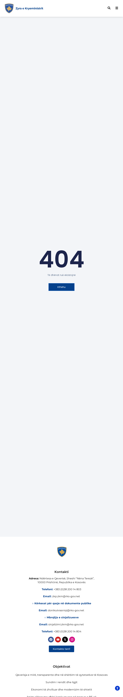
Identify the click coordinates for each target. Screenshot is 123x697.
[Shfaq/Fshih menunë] (116, 8)
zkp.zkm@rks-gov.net (66, 596)
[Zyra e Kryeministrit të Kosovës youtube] (58, 639)
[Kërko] (109, 8)
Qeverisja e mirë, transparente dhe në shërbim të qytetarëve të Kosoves (62, 674)
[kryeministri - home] (61, 551)
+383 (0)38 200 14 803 (67, 589)
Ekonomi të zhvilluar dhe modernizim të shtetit (61, 689)
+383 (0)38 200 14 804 (67, 631)
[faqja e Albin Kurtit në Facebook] (51, 639)
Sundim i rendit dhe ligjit (62, 682)
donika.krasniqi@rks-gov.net (66, 610)
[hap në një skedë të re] (65, 639)
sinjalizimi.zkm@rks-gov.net (66, 624)
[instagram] (72, 639)
